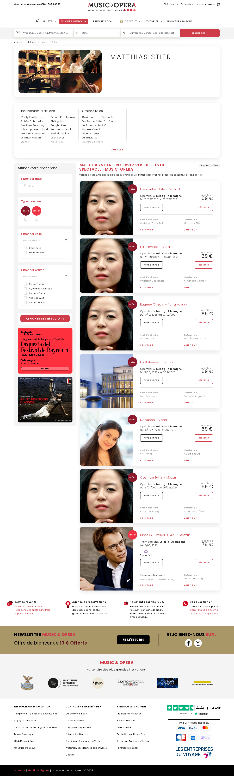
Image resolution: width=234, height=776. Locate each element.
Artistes (32, 42)
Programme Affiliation (129, 713)
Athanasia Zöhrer (195, 281)
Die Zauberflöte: (97, 121)
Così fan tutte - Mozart (159, 477)
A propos (19, 770)
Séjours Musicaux (73, 21)
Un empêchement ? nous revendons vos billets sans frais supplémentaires (32, 610)
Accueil (18, 42)
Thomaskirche (37, 252)
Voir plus (117, 150)
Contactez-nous (75, 720)
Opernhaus (35, 248)
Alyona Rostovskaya (40, 288)
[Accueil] (38, 21)
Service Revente (126, 720)
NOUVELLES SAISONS (180, 21)
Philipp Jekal (58, 121)
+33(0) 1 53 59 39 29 (201, 609)
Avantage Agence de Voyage (133, 741)
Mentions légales (38, 770)
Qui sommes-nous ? (77, 713)
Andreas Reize (37, 293)
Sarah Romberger (195, 587)
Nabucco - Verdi (153, 420)
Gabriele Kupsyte (61, 146)
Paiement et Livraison (77, 734)
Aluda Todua (36, 284)
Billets (47, 21)
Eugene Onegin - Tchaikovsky (163, 304)
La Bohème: (94, 125)
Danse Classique (24, 734)
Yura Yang (146, 231)
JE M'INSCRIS (133, 639)
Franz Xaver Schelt (63, 150)
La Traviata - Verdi (155, 247)
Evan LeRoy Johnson (63, 117)
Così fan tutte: (97, 117)
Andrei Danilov (60, 133)
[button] (171, 4)
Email (216, 609)
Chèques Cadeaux (25, 747)
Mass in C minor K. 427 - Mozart (165, 535)
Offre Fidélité (124, 727)
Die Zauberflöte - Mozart (160, 189)
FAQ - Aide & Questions (78, 727)
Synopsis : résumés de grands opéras (35, 727)
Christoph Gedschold (34, 129)
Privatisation (103, 21)
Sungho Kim (58, 125)
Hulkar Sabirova (193, 458)
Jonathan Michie (31, 146)
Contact (19, 4)
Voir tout (146, 230)
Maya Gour (58, 141)
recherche (198, 33)
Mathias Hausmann (33, 133)
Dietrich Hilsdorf (31, 137)
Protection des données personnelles (86, 747)
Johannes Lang (193, 578)
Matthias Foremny (32, 125)
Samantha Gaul (61, 129)
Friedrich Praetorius (151, 289)
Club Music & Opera (25, 741)
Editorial (151, 21)
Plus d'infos (151, 207)
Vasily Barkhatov (31, 117)
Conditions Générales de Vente (83, 741)
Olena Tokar (191, 232)
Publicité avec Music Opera (132, 734)
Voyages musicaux (25, 720)
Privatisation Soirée (127, 747)
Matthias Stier (192, 223)
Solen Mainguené (195, 396)
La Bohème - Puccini (156, 362)
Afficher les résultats (45, 318)
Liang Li (25, 141)
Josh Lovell (58, 137)
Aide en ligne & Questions (204, 613)
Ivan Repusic (29, 150)
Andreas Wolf (36, 297)
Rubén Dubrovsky (32, 121)
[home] (112, 7)
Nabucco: (93, 146)
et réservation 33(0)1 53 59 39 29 (42, 4)
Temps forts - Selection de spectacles (35, 713)
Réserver (204, 207)
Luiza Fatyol (191, 285)
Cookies (70, 754)
